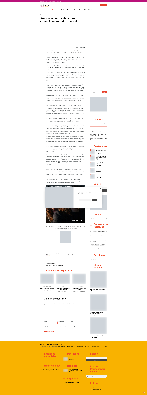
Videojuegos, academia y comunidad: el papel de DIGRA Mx (75, 370)
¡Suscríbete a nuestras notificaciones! (71, 382)
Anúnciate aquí (52, 1)
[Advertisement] (65, 37)
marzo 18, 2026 (82, 291)
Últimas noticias (61, 346)
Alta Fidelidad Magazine (51, 344)
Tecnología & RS (82, 9)
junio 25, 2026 (50, 290)
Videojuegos (74, 9)
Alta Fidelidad (50, 24)
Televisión (63, 9)
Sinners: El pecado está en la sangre (79, 289)
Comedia (55, 265)
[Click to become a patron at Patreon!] (65, 236)
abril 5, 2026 (66, 291)
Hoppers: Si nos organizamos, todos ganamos (63, 289)
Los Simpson (43, 360)
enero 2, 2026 (98, 177)
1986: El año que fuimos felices (47, 288)
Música (57, 9)
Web (72, 321)
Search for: (92, 90)
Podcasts (90, 9)
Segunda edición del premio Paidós (97, 335)
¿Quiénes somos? (43, 1)
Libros (68, 9)
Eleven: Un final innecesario (99, 175)
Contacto (59, 1)
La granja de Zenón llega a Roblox (96, 131)
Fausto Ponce (60, 291)
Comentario (46, 307)
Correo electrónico (61, 321)
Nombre (45, 321)
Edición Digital (48, 286)
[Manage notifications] (144, 392)
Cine (53, 9)
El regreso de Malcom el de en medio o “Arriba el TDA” (101, 157)
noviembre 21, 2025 (93, 315)
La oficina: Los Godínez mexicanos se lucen (101, 163)
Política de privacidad (96, 346)
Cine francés (49, 265)
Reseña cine (60, 265)
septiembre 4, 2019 (43, 24)
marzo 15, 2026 (92, 291)
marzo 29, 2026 (98, 165)
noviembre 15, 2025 (93, 337)
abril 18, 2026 (98, 159)
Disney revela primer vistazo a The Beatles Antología (96, 313)
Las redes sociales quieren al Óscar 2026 (97, 290)
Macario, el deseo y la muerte (99, 248)
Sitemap (105, 346)
